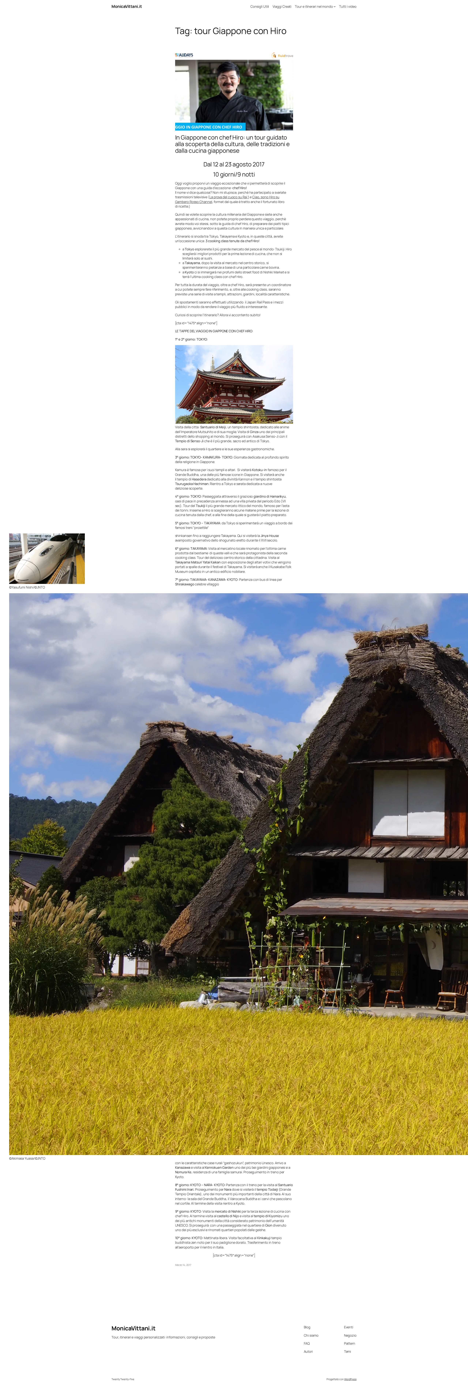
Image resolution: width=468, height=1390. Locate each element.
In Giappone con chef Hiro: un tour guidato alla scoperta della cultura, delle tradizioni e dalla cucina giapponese (232, 144)
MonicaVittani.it (127, 6)
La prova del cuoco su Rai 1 (229, 197)
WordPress (350, 1379)
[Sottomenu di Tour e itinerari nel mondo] (335, 6)
